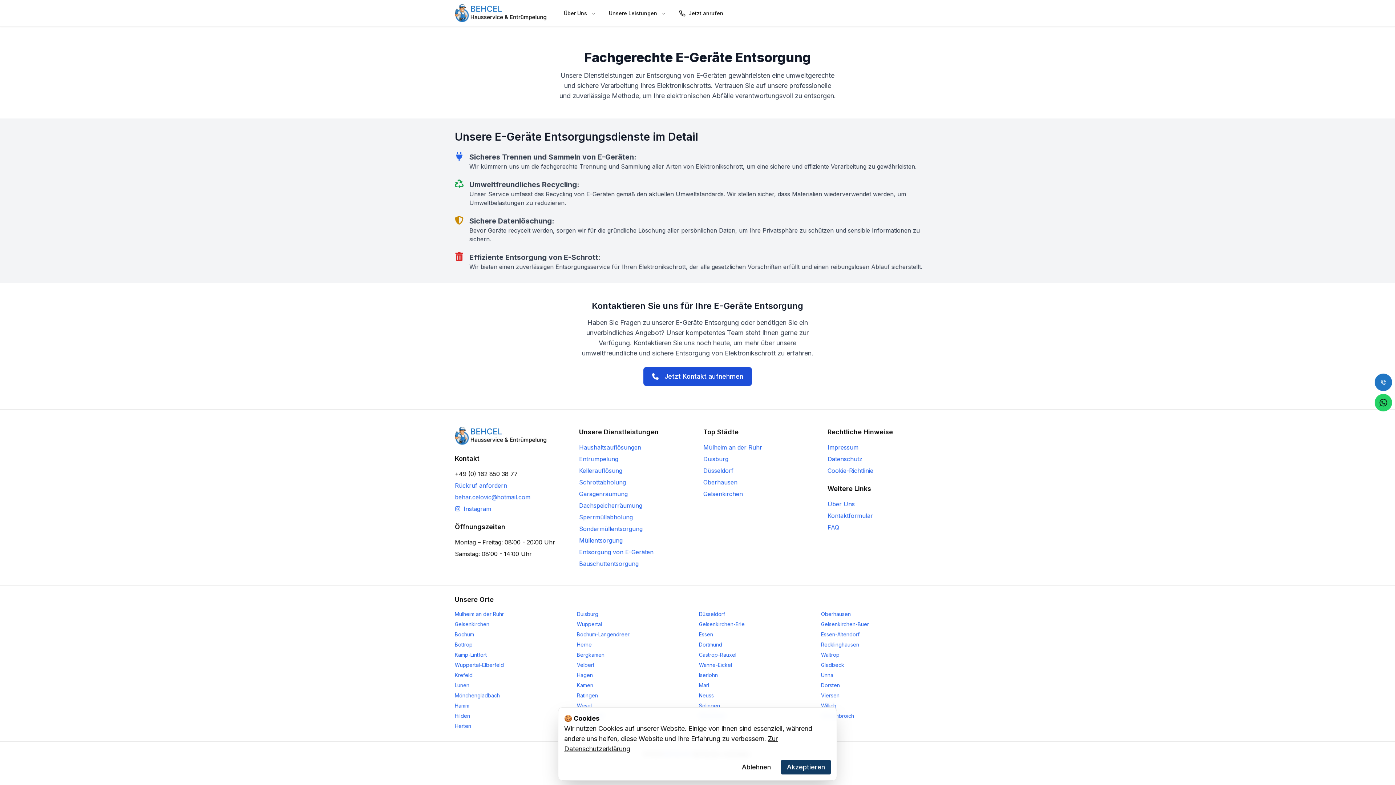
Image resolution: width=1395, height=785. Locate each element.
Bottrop (464, 644)
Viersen (830, 695)
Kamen (585, 685)
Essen (706, 634)
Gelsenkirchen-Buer (845, 624)
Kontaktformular (850, 515)
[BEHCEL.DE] (500, 13)
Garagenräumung (603, 494)
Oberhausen (720, 482)
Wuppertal (589, 624)
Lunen (462, 685)
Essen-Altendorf (840, 634)
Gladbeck (832, 665)
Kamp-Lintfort (471, 655)
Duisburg (715, 459)
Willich (828, 706)
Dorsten (830, 685)
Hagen (585, 675)
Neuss (706, 695)
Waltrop (830, 655)
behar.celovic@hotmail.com (492, 497)
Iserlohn (708, 675)
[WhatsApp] (1383, 402)
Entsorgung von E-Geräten (616, 552)
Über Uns (841, 504)
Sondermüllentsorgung (611, 528)
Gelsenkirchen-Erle (722, 624)
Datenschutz (845, 459)
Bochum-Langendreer (603, 634)
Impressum (843, 447)
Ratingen (587, 695)
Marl (704, 685)
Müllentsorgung (601, 540)
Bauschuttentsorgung (609, 563)
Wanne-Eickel (715, 665)
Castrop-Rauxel (717, 655)
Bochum (464, 634)
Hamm (462, 706)
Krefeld (464, 675)
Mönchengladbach (477, 695)
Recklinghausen (840, 644)
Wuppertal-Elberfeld (479, 665)
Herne (584, 644)
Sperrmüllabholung (606, 517)
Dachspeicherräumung (610, 505)
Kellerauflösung (600, 470)
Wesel (584, 706)
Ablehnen (756, 767)
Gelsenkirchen (723, 494)
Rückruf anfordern (481, 485)
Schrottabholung (602, 482)
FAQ (833, 527)
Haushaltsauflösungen (610, 447)
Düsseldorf (718, 470)
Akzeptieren (806, 767)
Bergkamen (590, 655)
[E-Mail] (1383, 382)
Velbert (585, 665)
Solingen (709, 706)
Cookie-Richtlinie (850, 470)
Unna (827, 675)
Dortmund (710, 644)
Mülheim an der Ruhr (732, 447)
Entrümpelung (598, 459)
